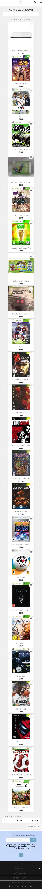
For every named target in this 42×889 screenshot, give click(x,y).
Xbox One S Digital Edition (21, 50)
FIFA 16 (21, 347)
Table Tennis (21, 577)
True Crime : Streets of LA (21, 445)
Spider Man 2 (21, 413)
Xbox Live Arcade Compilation (21, 182)
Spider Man (21, 742)
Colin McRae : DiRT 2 (21, 149)
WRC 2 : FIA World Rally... (21, 808)
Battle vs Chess (21, 643)
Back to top (34, 826)
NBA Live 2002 (21, 709)
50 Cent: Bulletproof (21, 380)
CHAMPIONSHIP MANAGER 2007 (21, 775)
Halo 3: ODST (21, 676)
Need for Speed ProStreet (21, 314)
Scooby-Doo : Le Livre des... (21, 479)
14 (21, 820)
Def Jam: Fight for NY (21, 511)
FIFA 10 (21, 116)
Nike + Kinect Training (21, 215)
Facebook (21, 855)
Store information (21, 883)
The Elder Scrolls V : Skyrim (21, 610)
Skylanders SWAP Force (21, 281)
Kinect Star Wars (21, 83)
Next (35, 820)
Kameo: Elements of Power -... (21, 544)
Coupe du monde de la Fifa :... (21, 248)
